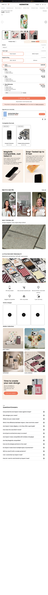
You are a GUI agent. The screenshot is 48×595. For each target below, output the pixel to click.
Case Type (5, 51)
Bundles (3, 8)
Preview (24, 92)
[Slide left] (2, 22)
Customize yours (9, 8)
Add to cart (42, 114)
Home (2, 10)
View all (44, 190)
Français (37, 4)
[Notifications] (8, 4)
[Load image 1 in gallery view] (6, 35)
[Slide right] (46, 22)
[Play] (28, 210)
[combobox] (24, 47)
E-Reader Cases (34, 8)
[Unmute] (13, 214)
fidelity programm (40, 104)
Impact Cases (7, 10)
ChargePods (42, 8)
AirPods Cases (26, 8)
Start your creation (11, 393)
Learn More (44, 44)
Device (4, 45)
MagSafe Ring (5, 57)
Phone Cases (18, 8)
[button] (40, 4)
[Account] (43, 4)
